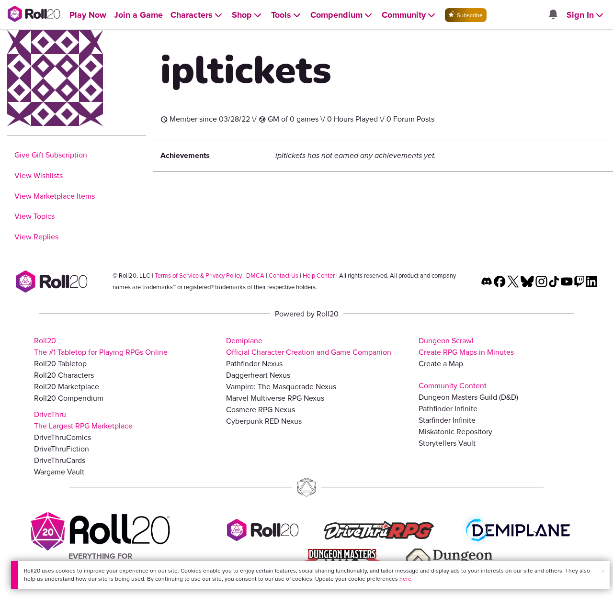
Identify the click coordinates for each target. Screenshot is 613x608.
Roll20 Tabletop (60, 363)
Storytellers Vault (447, 443)
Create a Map (441, 363)
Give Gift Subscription (50, 154)
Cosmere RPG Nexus (260, 409)
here (405, 578)
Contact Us (283, 275)
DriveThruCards (59, 460)
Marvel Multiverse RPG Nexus (275, 398)
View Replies (36, 236)
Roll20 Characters (64, 375)
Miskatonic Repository (455, 431)
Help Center (319, 275)
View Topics (34, 216)
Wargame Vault (59, 471)
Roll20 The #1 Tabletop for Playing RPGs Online (101, 346)
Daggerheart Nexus (258, 375)
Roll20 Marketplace (66, 386)
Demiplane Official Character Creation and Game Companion (308, 346)
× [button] (603, 571)
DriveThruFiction (61, 448)
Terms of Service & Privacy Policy (198, 275)
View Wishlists (38, 175)
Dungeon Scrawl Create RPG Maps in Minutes (466, 346)
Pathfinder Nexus (254, 363)
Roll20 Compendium (68, 398)
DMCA (255, 275)
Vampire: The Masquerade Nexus (281, 386)
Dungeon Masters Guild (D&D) (468, 397)
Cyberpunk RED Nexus (264, 421)
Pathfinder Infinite (448, 408)
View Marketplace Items (54, 196)
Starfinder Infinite (447, 420)
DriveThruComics (62, 437)
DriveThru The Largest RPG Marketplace (83, 420)
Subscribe (469, 15)
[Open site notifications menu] (553, 15)
